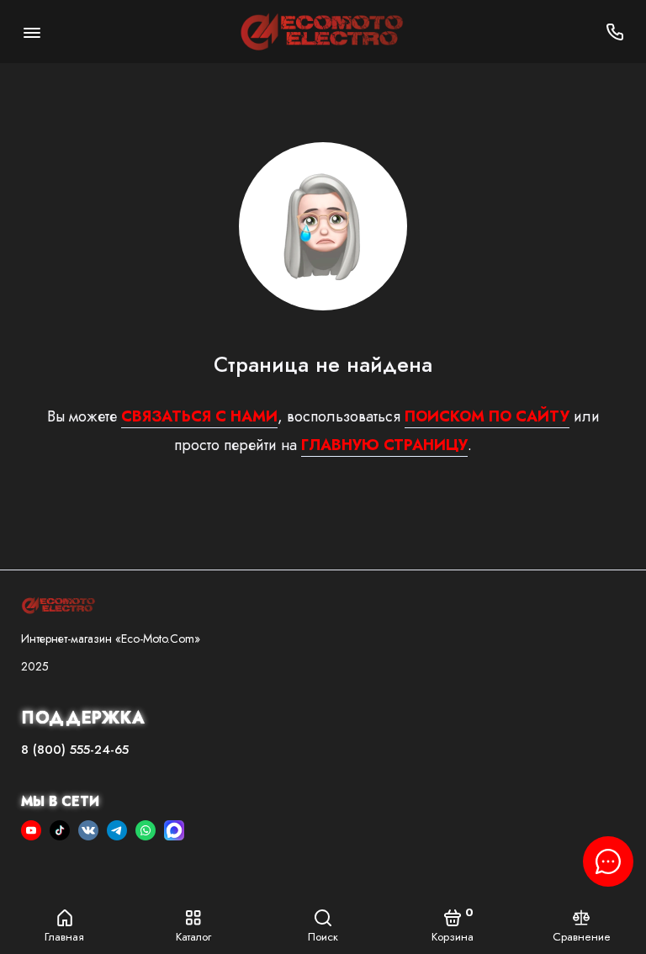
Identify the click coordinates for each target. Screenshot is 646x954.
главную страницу (384, 445)
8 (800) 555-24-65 (75, 749)
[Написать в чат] (608, 861)
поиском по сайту (487, 416)
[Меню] (31, 31)
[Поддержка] (614, 31)
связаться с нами (199, 416)
